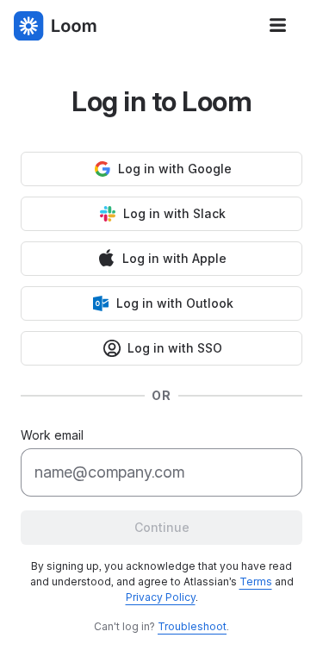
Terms (255, 581)
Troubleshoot (192, 626)
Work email (52, 435)
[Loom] (55, 26)
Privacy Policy (161, 597)
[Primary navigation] (278, 26)
